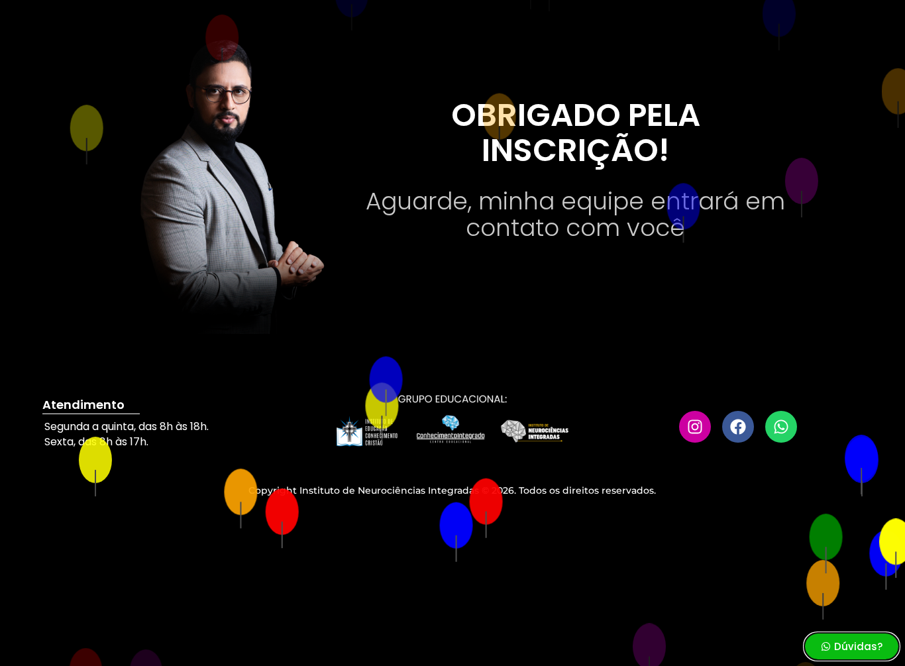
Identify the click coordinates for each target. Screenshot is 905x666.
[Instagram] (695, 427)
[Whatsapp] (781, 427)
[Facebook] (738, 427)
